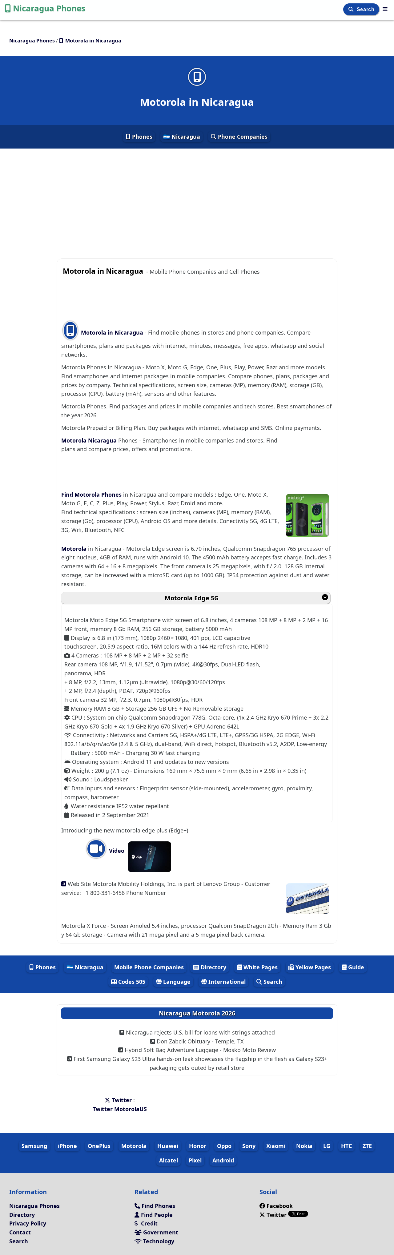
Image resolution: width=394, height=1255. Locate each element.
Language (176, 981)
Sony (248, 1146)
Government (160, 1232)
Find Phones (157, 1205)
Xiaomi (275, 1146)
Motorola (74, 548)
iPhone (67, 1146)
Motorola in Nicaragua (112, 332)
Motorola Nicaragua (89, 440)
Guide (355, 967)
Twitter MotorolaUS (120, 1109)
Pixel (195, 1160)
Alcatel (168, 1160)
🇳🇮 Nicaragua (181, 136)
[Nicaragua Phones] (385, 9)
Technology (158, 1241)
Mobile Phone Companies (149, 967)
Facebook (279, 1205)
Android (223, 1160)
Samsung (34, 1146)
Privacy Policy (27, 1223)
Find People (156, 1214)
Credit (148, 1223)
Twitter (121, 1100)
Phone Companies (241, 136)
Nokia (304, 1146)
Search (366, 9)
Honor (197, 1146)
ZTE (367, 1146)
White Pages (260, 967)
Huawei (167, 1146)
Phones (141, 136)
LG (326, 1146)
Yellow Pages (312, 967)
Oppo (224, 1146)
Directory (212, 967)
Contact (20, 1232)
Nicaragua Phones (49, 8)
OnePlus (99, 1146)
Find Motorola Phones (92, 494)
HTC (346, 1146)
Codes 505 (131, 981)
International (226, 981)
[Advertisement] (197, 193)
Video (115, 850)
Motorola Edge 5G (192, 598)
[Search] (351, 9)
